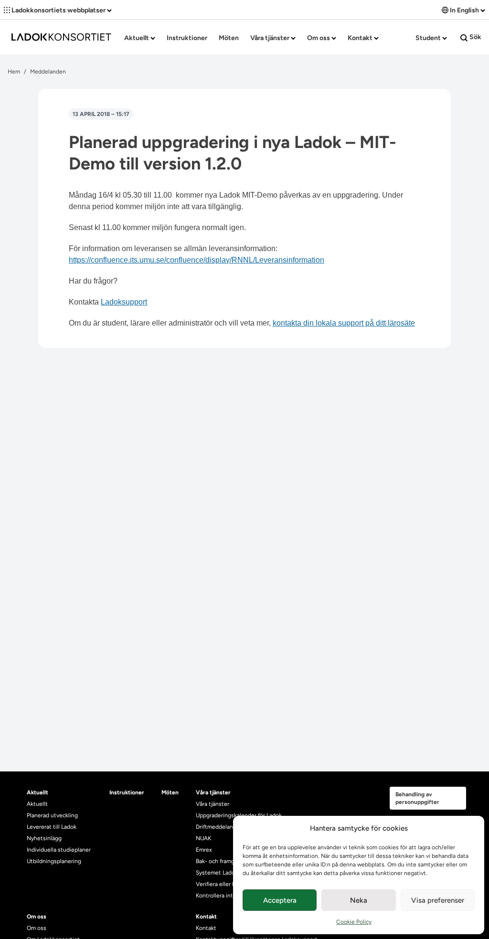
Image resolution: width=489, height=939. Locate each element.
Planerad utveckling (52, 815)
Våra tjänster (270, 38)
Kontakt (361, 38)
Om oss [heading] (36, 916)
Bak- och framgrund (221, 861)
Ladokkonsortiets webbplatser (58, 10)
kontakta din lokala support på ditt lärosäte (344, 323)
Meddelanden (48, 71)
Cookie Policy (354, 921)
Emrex (204, 849)
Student (428, 38)
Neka (358, 900)
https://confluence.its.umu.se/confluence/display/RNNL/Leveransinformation (196, 260)
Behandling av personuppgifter (417, 798)
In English (464, 10)
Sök (474, 37)
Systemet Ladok (217, 872)
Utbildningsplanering (54, 861)
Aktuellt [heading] (37, 792)
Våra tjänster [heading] (213, 792)
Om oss (319, 38)
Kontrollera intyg (217, 895)
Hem (14, 71)
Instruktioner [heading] (126, 792)
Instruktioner (187, 38)
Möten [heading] (170, 792)
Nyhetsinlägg (44, 838)
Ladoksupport (124, 302)
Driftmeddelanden (219, 826)
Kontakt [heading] (206, 916)
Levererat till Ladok (51, 826)
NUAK (203, 838)
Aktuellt (137, 38)
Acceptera (280, 900)
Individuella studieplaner (59, 849)
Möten (229, 38)
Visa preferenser (437, 900)
